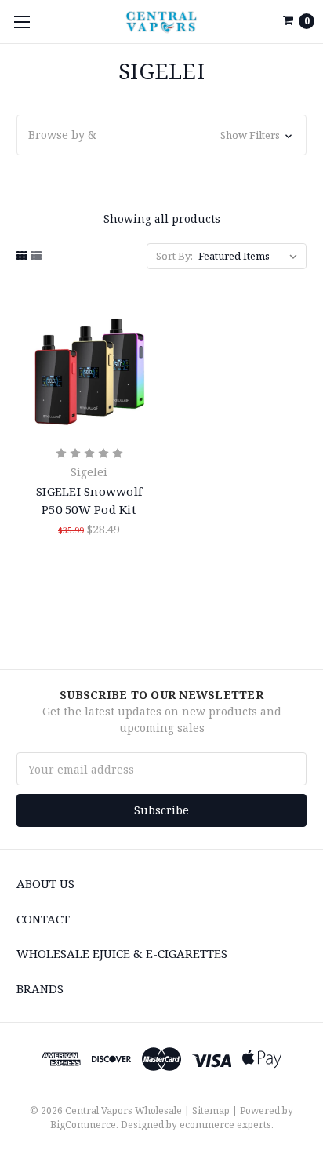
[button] (161, 135)
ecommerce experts (225, 1124)
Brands (40, 988)
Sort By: (174, 256)
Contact (43, 919)
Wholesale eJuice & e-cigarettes (121, 953)
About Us (45, 883)
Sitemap (211, 1110)
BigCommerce (83, 1124)
